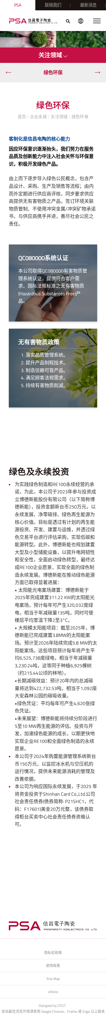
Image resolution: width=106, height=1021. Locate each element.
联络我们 (53, 5)
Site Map (53, 978)
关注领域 (59, 116)
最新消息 (88, 5)
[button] (8, 72)
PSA (17, 5)
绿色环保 (53, 72)
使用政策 (53, 965)
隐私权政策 (53, 952)
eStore (53, 991)
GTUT (62, 1005)
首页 (22, 116)
